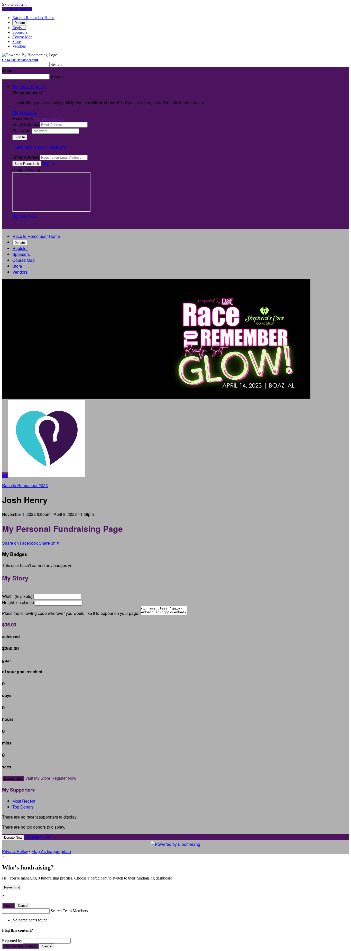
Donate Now (13, 778)
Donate (19, 23)
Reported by (12, 940)
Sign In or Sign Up (29, 86)
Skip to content (14, 4)
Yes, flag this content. (20, 946)
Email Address (25, 124)
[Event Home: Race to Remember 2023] (46, 475)
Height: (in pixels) (18, 602)
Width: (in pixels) (17, 596)
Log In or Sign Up (17, 9)
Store (16, 41)
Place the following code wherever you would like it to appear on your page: (70, 613)
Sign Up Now (24, 112)
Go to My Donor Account (20, 60)
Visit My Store (37, 778)
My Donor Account (49, 118)
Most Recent (23, 801)
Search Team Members (69, 911)
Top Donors (23, 807)
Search (56, 64)
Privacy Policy (15, 851)
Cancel (23, 906)
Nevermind (12, 887)
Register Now (63, 778)
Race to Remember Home (33, 17)
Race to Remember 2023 (25, 485)
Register (19, 27)
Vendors (19, 46)
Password (21, 130)
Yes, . (8, 906)
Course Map (22, 37)
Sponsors (19, 32)
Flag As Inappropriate (51, 851)
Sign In (48, 163)
